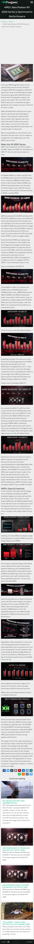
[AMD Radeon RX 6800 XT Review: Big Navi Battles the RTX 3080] (17, 874)
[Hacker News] (23, 774)
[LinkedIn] (23, 770)
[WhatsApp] (19, 774)
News (11, 21)
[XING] (31, 770)
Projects (4, 21)
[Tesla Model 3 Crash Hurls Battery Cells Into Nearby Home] (17, 911)
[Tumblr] (11, 770)
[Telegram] (31, 774)
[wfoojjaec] (9, 2)
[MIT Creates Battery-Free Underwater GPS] (17, 789)
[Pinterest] (19, 770)
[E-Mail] (15, 770)
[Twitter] (8, 770)
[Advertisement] (17, 46)
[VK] (27, 774)
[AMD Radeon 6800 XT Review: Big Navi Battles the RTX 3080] (17, 837)
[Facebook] (4, 770)
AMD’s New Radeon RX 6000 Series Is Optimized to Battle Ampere (17, 12)
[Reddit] (27, 770)
